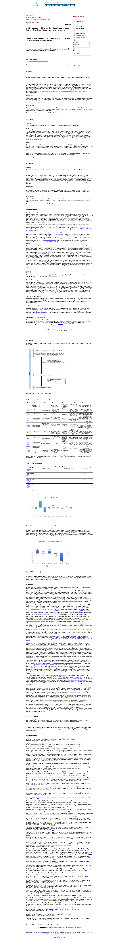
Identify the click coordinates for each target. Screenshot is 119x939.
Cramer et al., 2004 (56, 638)
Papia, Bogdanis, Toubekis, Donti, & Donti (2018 (74, 619)
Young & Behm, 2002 (33, 230)
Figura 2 (59, 533)
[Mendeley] (74, 49)
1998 (75, 638)
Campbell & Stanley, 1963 (41, 312)
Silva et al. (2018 (28, 410)
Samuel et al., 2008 (53, 664)
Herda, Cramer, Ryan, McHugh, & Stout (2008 (77, 679)
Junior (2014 (37, 666)
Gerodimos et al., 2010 (72, 692)
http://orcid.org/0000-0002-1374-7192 (38, 61)
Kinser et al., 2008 (39, 257)
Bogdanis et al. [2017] (84, 610)
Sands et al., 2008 (81, 692)
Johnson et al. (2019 (28, 405)
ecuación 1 (60, 324)
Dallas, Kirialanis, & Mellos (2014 (46, 619)
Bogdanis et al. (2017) (54, 613)
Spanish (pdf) (79, 26)
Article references (80, 31)
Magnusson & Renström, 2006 (49, 240)
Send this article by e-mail (82, 40)
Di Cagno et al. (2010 (28, 447)
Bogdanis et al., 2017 (31, 657)
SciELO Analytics (80, 21)
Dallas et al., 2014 (30, 257)
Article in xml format (80, 28)
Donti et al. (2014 (28, 432)
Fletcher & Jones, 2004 (56, 676)
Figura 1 (31, 343)
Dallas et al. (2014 (28, 426)
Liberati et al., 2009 (53, 276)
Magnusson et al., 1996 (44, 626)
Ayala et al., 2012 (44, 253)
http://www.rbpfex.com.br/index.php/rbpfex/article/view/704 (74, 833)
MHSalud (29, 16)
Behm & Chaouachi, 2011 (64, 237)
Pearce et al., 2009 (77, 663)
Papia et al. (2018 (28, 414)
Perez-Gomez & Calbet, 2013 (77, 701)
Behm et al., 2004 (34, 684)
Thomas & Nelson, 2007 (69, 323)
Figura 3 (31, 576)
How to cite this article (81, 33)
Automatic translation (81, 37)
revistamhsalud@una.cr (59, 937)
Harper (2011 (27, 438)
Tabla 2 (48, 597)
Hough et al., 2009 (69, 663)
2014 (86, 638)
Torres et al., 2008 (61, 664)
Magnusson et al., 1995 (68, 638)
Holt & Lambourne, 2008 (59, 663)
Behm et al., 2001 (59, 234)
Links (52, 740)
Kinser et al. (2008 (28, 451)
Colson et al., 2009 (66, 701)
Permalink (77, 53)
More (76, 49)
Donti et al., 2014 (39, 657)
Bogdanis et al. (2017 (28, 419)
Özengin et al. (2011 (28, 443)
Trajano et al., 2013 (81, 638)
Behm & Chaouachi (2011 (79, 629)
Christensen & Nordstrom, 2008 (41, 664)
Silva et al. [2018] (57, 610)
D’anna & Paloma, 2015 (51, 221)
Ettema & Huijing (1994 (50, 241)
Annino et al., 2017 (58, 701)
